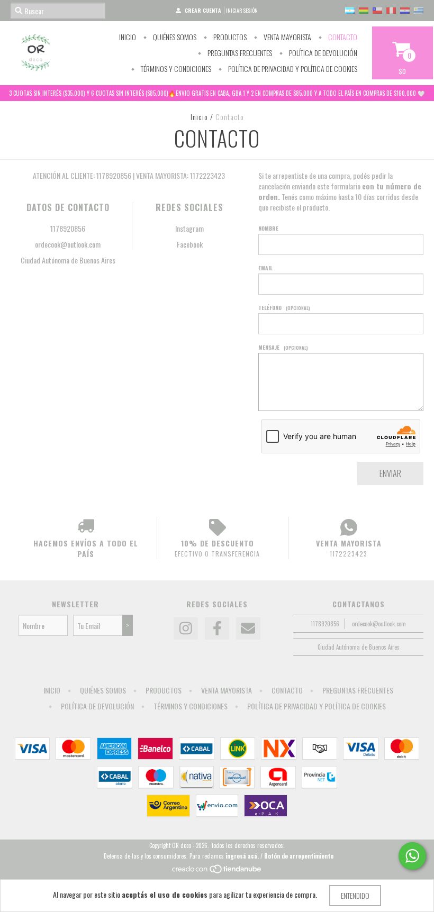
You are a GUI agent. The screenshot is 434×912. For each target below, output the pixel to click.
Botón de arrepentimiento (298, 856)
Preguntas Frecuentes (239, 52)
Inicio (127, 36)
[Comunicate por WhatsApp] (412, 856)
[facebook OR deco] (217, 628)
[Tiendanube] (217, 871)
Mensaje (283, 347)
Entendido (355, 895)
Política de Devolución (322, 52)
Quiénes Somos (173, 36)
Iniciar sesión (242, 10)
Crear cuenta (203, 10)
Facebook (190, 244)
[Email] (248, 628)
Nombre (268, 228)
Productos (229, 36)
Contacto (342, 36)
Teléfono (284, 308)
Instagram (189, 228)
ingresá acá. (242, 856)
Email (265, 268)
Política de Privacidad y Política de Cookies (292, 68)
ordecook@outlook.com (68, 244)
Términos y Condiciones (175, 68)
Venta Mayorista (286, 36)
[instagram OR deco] (186, 628)
